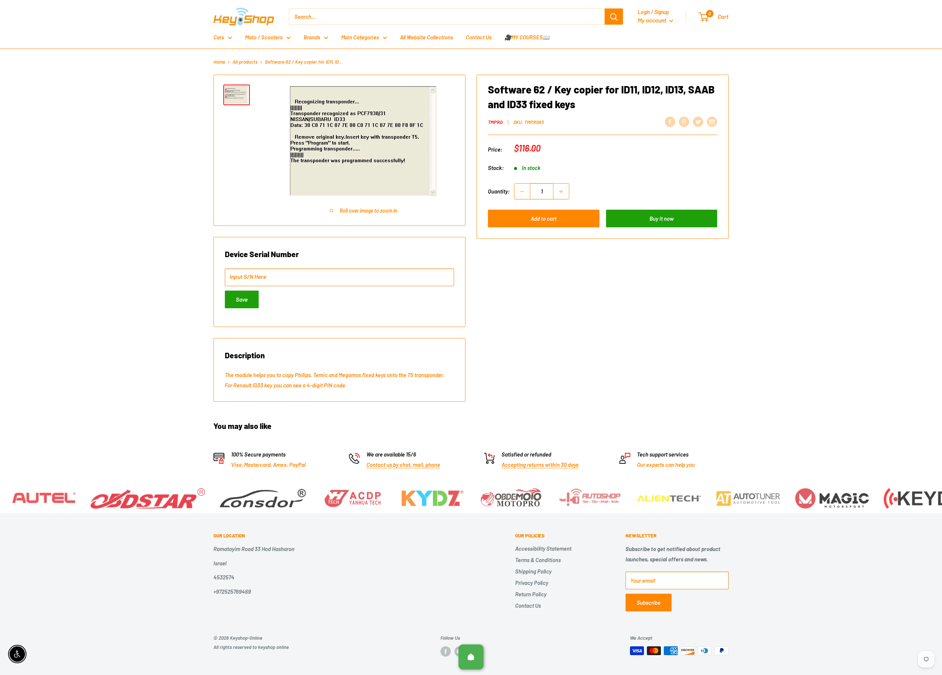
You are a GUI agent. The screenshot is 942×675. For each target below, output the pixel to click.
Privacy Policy (531, 582)
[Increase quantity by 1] (561, 191)
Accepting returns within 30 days (540, 464)
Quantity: (499, 191)
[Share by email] (712, 121)
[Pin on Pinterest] (684, 121)
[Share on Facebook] (670, 121)
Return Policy (530, 594)
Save (242, 299)
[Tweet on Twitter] (698, 121)
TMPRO (495, 122)
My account (652, 20)
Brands (312, 37)
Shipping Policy (533, 571)
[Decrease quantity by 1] (522, 191)
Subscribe (649, 602)
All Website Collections (426, 37)
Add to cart (543, 219)
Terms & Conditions (538, 560)
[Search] (614, 16)
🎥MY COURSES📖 (527, 37)
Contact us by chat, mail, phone (403, 464)
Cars (218, 37)
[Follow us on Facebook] (445, 651)
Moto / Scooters (264, 37)
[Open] (471, 656)
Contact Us (479, 37)
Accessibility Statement (543, 548)
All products (245, 62)
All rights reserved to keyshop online (251, 647)
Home (219, 62)
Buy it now (661, 219)
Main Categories (360, 37)
